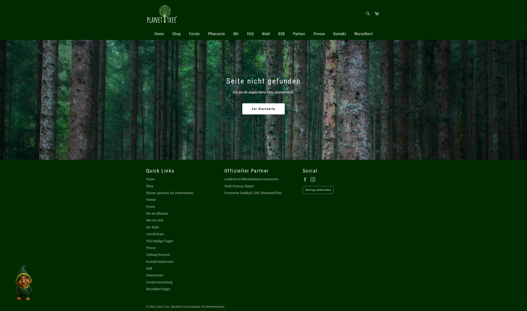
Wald (266, 33)
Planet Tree (162, 306)
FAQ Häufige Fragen (159, 241)
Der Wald (152, 227)
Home (159, 33)
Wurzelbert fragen (158, 289)
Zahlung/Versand (158, 255)
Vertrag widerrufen (318, 189)
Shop (176, 33)
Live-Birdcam (155, 234)
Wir (236, 33)
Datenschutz (154, 275)
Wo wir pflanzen (157, 213)
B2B (281, 33)
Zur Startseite (263, 109)
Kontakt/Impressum (160, 262)
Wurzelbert (363, 33)
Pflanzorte (216, 33)
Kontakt (339, 33)
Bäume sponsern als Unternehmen (169, 193)
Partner (299, 33)
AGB (149, 268)
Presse (319, 33)
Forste (194, 33)
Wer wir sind (154, 220)
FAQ (250, 33)
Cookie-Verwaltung (159, 282)
